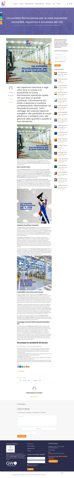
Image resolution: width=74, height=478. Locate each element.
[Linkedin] (22, 367)
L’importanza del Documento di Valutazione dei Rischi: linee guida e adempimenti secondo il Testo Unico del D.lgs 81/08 (63, 79)
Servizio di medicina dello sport (63, 112)
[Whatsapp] (24, 367)
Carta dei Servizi (30, 443)
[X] (20, 367)
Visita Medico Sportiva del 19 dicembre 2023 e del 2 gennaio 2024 (63, 185)
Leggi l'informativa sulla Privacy (59, 61)
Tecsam (11, 92)
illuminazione (21, 371)
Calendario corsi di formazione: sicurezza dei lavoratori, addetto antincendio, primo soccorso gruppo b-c (63, 105)
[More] (29, 367)
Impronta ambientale (30, 446)
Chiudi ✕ (62, 472)
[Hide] (0, 25)
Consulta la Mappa (51, 450)
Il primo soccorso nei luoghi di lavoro (63, 132)
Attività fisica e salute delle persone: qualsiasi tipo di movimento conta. (63, 92)
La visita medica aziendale (63, 158)
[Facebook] (18, 367)
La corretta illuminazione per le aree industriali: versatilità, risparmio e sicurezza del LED (63, 85)
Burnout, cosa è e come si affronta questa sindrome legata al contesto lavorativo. (63, 118)
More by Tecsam (34, 396)
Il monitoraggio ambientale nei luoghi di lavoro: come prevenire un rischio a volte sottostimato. (63, 152)
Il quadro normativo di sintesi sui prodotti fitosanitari (63, 165)
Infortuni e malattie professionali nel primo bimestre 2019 (63, 172)
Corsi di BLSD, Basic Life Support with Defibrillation (63, 72)
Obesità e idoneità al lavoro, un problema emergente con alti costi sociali (63, 138)
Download (29, 450)
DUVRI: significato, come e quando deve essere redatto (63, 125)
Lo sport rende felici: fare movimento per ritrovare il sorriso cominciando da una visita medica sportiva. (63, 98)
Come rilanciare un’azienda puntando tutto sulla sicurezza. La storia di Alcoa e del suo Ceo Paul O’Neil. (63, 178)
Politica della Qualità (30, 448)
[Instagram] (26, 367)
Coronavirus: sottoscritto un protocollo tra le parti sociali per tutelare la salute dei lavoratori (63, 145)
